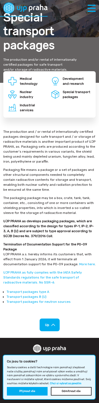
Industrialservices (27, 107)
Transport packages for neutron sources (39, 302)
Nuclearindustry (26, 94)
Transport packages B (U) (26, 297)
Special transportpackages (76, 94)
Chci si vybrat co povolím (65, 383)
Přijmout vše (27, 391)
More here (87, 264)
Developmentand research (73, 81)
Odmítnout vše (71, 391)
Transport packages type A (28, 292)
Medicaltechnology (29, 81)
